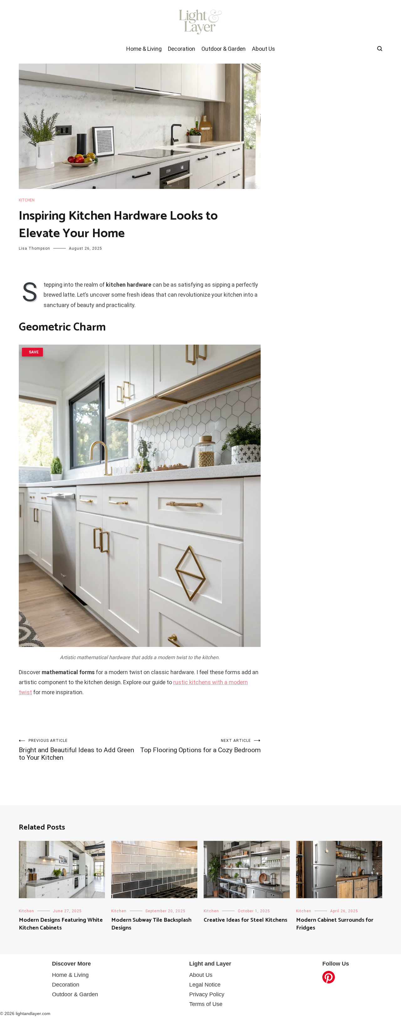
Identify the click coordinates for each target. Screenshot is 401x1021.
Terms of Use (205, 1004)
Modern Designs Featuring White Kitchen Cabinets (61, 924)
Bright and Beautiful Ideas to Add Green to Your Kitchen (76, 749)
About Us (263, 48)
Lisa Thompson (34, 248)
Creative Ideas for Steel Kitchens (245, 920)
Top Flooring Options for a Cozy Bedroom (200, 746)
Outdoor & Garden (223, 48)
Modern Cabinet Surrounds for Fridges (334, 924)
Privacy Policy (206, 994)
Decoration (181, 48)
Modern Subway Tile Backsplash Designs (151, 924)
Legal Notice (205, 985)
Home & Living (144, 48)
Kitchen (26, 200)
